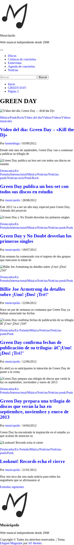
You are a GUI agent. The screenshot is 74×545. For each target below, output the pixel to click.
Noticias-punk (57, 227)
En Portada (9, 172)
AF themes (35, 543)
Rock (20, 117)
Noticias (13, 70)
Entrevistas (15, 63)
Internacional (18, 174)
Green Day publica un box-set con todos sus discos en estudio (34, 189)
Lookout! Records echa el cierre (32, 461)
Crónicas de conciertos (22, 59)
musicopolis (13, 200)
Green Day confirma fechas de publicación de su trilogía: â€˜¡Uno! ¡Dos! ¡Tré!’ (36, 348)
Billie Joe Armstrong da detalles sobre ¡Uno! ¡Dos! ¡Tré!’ (32, 292)
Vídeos (46, 117)
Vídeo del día (33, 117)
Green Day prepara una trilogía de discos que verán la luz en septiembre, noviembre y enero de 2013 (35, 409)
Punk (13, 117)
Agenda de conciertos (21, 66)
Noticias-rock (15, 178)
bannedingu (13, 143)
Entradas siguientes (12, 487)
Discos (12, 55)
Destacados (7, 170)
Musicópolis (7, 35)
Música (4, 117)
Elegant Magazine (11, 543)
